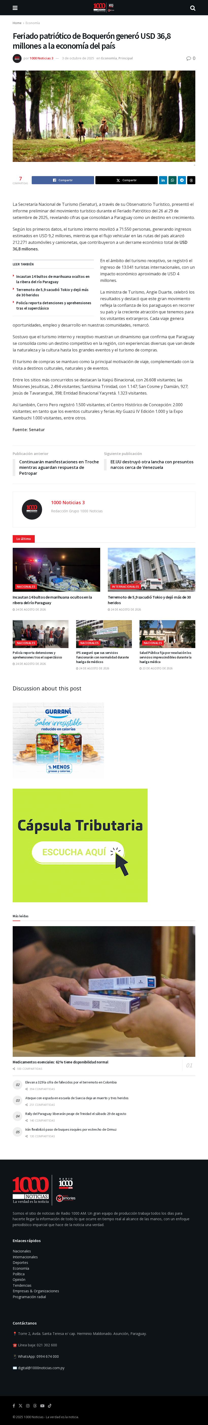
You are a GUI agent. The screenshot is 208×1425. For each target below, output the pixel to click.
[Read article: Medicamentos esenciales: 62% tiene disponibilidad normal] (104, 991)
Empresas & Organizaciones (36, 1290)
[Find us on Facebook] (14, 1406)
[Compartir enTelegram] (182, 180)
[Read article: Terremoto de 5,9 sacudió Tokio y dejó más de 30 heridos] (151, 570)
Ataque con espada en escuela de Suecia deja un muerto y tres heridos (77, 1098)
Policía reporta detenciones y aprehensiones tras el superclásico (37, 655)
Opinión (19, 1279)
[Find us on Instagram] (28, 1406)
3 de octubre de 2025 (78, 58)
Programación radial (29, 1296)
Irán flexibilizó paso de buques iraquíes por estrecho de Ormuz (71, 1129)
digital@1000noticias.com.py (41, 1367)
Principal (125, 58)
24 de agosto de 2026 (30, 609)
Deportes (20, 1262)
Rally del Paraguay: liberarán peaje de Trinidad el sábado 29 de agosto (75, 1113)
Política (19, 1273)
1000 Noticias (33, 1417)
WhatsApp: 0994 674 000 (38, 1356)
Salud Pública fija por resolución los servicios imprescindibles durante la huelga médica (166, 657)
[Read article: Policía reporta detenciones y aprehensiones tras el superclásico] (40, 634)
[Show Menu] (15, 7)
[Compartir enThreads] (191, 180)
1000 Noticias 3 (41, 58)
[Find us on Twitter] (21, 1406)
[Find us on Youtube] (42, 1406)
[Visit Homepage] (104, 8)
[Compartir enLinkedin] (163, 180)
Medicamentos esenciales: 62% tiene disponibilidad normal (60, 1062)
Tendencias (22, 1285)
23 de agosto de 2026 (157, 668)
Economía (33, 23)
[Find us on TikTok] (49, 1406)
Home (17, 23)
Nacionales (26, 586)
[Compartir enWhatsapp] (172, 180)
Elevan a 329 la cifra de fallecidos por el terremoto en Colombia (71, 1082)
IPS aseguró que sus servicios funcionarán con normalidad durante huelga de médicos (102, 657)
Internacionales (125, 586)
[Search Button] (192, 7)
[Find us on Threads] (35, 1406)
